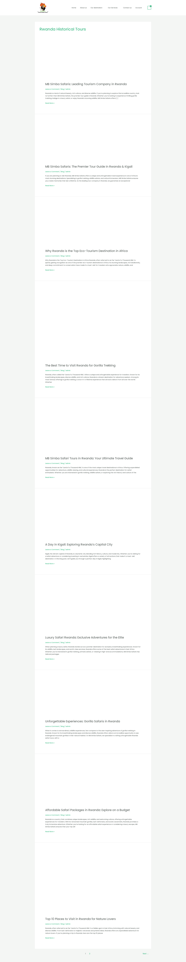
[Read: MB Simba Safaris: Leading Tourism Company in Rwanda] (81, 62)
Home (74, 8)
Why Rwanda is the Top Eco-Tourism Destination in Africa (86, 251)
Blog (62, 89)
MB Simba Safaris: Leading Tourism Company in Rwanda (86, 84)
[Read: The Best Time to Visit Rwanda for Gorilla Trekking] (93, 325)
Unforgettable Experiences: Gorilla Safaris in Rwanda (82, 721)
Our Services (113, 8)
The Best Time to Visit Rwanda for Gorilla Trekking (80, 365)
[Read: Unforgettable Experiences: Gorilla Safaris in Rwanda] (79, 697)
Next (146, 953)
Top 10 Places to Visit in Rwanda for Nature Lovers (80, 919)
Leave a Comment (52, 89)
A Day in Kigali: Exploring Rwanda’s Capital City (78, 544)
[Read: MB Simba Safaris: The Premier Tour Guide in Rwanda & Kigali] (83, 142)
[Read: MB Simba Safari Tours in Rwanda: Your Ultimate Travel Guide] (93, 430)
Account (138, 8)
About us (83, 8)
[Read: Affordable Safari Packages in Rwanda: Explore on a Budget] (80, 784)
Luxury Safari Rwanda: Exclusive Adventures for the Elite (84, 637)
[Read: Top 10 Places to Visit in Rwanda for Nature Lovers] (93, 883)
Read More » (50, 103)
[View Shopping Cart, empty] (149, 8)
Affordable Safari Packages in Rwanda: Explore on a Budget (87, 810)
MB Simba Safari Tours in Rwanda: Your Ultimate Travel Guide (89, 458)
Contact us (127, 8)
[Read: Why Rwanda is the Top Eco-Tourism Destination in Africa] (93, 226)
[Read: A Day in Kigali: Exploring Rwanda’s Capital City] (88, 518)
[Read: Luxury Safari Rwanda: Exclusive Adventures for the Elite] (93, 608)
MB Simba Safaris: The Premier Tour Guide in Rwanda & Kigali (89, 166)
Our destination (96, 8)
